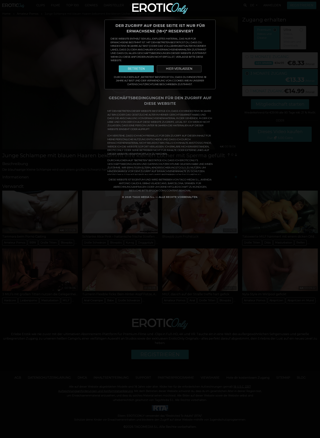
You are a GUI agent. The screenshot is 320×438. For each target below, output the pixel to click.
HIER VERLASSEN (179, 68)
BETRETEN (136, 68)
